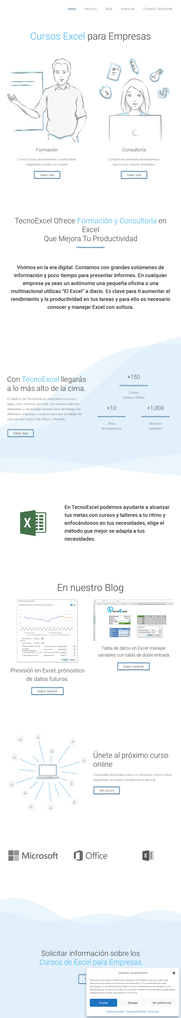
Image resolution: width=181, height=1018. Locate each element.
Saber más (47, 175)
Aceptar (103, 1002)
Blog (109, 9)
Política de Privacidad (136, 1011)
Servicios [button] (90, 9)
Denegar (133, 1002)
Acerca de (128, 9)
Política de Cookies (115, 1011)
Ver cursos (106, 790)
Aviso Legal (153, 1011)
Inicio (71, 9)
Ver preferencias (162, 1002)
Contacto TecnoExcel (157, 9)
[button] (174, 973)
